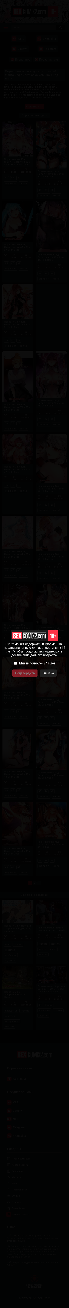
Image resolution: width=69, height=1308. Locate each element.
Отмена (48, 673)
